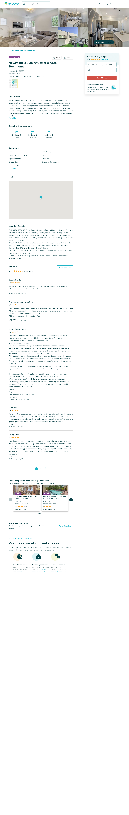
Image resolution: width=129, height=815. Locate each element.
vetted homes (21, 572)
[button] (102, 70)
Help (106, 4)
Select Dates (102, 78)
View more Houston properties (22, 50)
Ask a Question (65, 526)
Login (120, 4)
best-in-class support (58, 572)
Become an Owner (97, 4)
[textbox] (36, 4)
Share (69, 58)
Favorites (113, 4)
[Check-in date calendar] (89, 65)
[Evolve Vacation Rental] (12, 4)
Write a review (65, 268)
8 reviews (105, 60)
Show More (13, 118)
